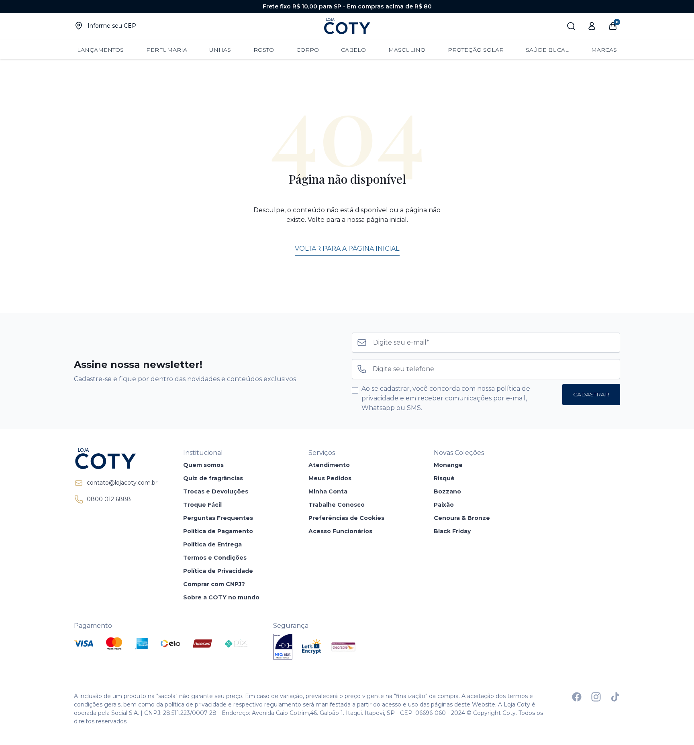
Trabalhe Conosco (336, 504)
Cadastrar (591, 394)
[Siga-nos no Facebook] (577, 697)
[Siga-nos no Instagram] (596, 697)
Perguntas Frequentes (218, 518)
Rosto (263, 49)
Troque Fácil (202, 504)
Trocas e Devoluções (215, 491)
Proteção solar (476, 49)
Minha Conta (327, 491)
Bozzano (447, 491)
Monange (448, 465)
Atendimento (329, 465)
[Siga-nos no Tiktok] (615, 697)
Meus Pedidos (329, 478)
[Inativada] (282, 647)
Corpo (307, 49)
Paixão (444, 504)
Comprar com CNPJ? (214, 584)
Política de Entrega (212, 544)
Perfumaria (166, 49)
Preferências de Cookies (346, 518)
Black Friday (452, 531)
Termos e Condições (215, 557)
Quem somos (203, 465)
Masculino (406, 49)
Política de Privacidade (218, 570)
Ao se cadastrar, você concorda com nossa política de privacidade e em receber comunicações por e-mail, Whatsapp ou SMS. (445, 398)
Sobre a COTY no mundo (221, 597)
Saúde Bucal (547, 49)
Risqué (444, 478)
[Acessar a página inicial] (115, 458)
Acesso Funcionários (340, 531)
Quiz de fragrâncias (213, 478)
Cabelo (353, 49)
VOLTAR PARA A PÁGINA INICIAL (347, 248)
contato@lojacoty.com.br (122, 482)
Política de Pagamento (218, 531)
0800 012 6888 (109, 499)
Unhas (220, 49)
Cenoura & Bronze (462, 518)
